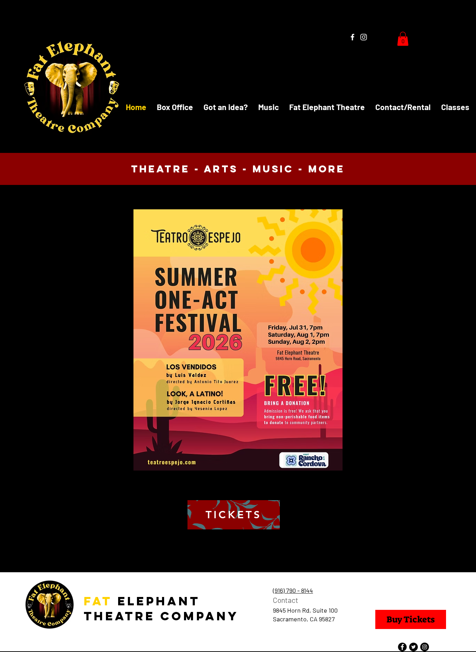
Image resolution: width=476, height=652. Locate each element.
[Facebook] (352, 37)
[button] (403, 39)
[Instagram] (363, 37)
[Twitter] (413, 647)
